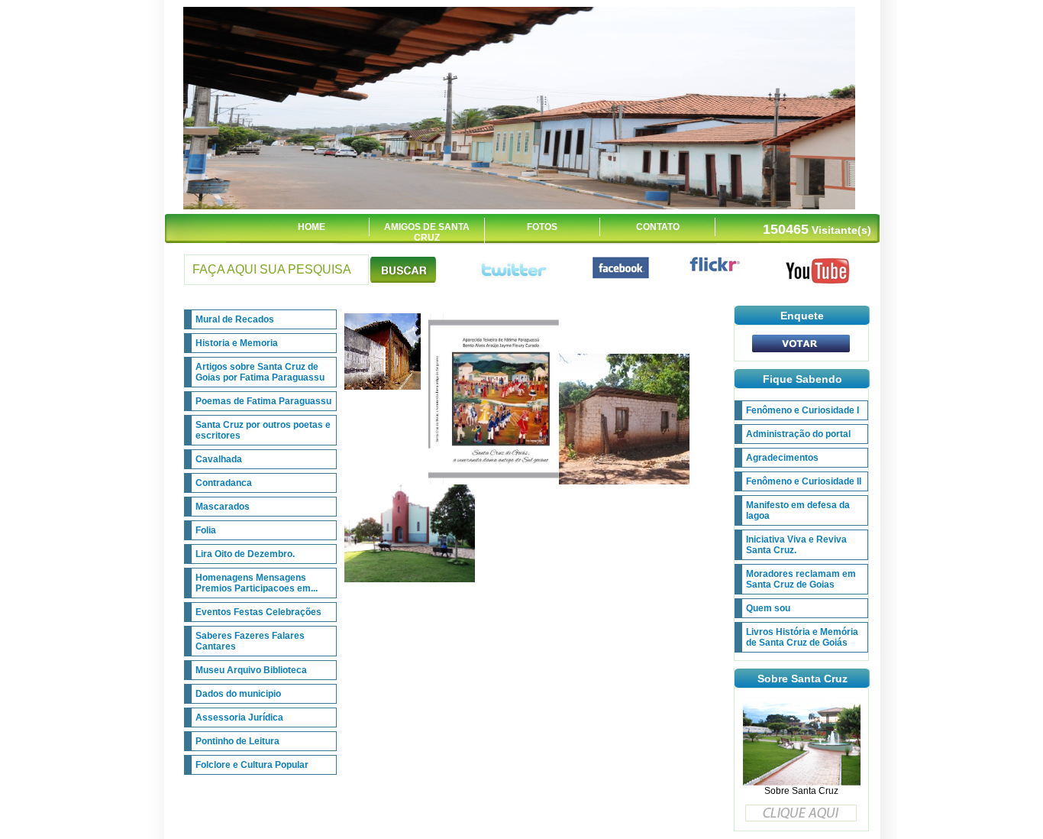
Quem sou (768, 608)
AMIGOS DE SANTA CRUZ (427, 232)
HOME (311, 227)
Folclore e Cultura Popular (251, 765)
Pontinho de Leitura (237, 741)
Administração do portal (798, 434)
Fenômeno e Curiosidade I (802, 410)
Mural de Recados (234, 319)
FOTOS (542, 227)
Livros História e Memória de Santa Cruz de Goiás (802, 637)
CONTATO (658, 227)
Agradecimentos (782, 457)
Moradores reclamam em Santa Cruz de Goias (801, 579)
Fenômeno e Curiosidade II (803, 481)
